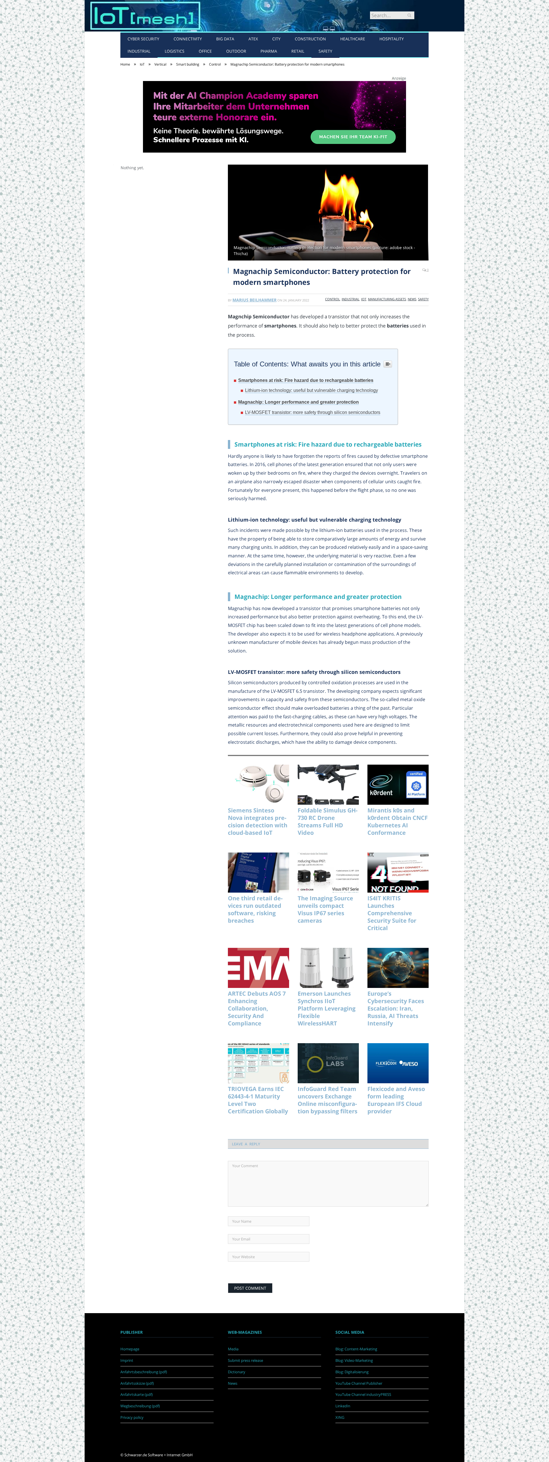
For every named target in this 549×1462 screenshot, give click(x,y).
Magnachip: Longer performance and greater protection (298, 402)
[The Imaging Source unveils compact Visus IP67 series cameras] (328, 873)
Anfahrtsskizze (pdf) (137, 1383)
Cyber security (143, 39)
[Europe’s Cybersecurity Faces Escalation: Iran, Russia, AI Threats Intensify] (398, 968)
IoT (363, 299)
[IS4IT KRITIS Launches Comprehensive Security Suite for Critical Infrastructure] (398, 873)
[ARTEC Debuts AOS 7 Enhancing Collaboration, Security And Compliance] (258, 968)
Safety (325, 51)
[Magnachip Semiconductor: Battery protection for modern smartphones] (328, 213)
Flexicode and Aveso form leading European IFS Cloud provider (396, 1100)
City (276, 39)
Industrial (139, 51)
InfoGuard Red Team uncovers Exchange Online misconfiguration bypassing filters (327, 1100)
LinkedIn (342, 1405)
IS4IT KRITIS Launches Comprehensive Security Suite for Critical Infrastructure (391, 913)
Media (233, 1348)
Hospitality (391, 39)
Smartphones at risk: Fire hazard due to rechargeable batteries (305, 380)
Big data (225, 39)
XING (339, 1417)
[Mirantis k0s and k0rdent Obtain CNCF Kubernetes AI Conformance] (398, 785)
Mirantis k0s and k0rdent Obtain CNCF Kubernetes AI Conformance (397, 821)
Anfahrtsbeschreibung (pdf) (143, 1371)
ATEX (253, 39)
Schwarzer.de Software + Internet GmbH (158, 1454)
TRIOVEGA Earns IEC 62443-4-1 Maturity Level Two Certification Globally (258, 1100)
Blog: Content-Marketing (356, 1348)
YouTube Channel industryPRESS (363, 1394)
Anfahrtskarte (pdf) (136, 1394)
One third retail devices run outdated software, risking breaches (255, 909)
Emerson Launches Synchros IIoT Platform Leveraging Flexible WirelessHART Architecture (326, 1008)
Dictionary (236, 1371)
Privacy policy (132, 1417)
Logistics (174, 51)
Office (205, 51)
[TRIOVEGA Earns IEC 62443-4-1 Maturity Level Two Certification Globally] (258, 1063)
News (412, 299)
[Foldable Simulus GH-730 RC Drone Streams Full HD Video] (328, 785)
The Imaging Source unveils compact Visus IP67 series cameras (325, 909)
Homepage (129, 1348)
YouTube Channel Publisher (358, 1383)
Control (332, 299)
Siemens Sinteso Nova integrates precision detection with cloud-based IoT (257, 821)
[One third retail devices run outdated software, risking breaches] (258, 873)
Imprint (126, 1360)
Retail (297, 51)
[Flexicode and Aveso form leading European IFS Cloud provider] (398, 1063)
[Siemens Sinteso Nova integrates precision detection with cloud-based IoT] (258, 785)
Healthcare (352, 39)
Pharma (268, 51)
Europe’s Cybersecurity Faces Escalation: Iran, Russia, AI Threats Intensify (395, 1008)
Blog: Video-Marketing (354, 1360)
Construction (310, 39)
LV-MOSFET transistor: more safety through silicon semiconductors (312, 412)
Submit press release (245, 1360)
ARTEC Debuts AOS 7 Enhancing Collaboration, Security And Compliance (257, 1008)
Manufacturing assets (387, 299)
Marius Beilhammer (254, 300)
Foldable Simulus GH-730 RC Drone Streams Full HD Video (327, 821)
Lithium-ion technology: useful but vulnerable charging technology (311, 390)
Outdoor (236, 51)
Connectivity (188, 39)
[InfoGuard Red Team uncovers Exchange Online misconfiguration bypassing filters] (328, 1063)
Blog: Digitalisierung (352, 1371)
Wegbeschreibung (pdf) (140, 1405)
